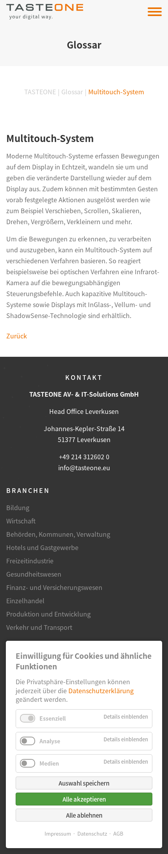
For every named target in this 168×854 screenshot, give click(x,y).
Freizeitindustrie (30, 560)
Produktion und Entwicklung (48, 613)
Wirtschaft (21, 520)
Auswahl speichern (84, 783)
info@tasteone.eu (84, 467)
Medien (49, 763)
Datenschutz (92, 833)
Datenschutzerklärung (101, 690)
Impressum (58, 833)
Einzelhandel (25, 600)
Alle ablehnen (84, 815)
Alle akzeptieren (84, 799)
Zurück (16, 335)
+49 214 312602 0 (84, 456)
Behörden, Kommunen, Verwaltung (58, 534)
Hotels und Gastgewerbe (42, 547)
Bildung (17, 507)
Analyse (49, 741)
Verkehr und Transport (39, 627)
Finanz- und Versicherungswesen (54, 587)
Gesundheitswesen (33, 574)
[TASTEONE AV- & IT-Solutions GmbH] (44, 12)
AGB (118, 833)
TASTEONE (40, 91)
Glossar (72, 91)
